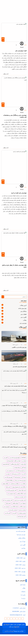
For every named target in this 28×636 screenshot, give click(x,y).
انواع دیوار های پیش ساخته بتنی (20, 366)
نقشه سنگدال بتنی (14, 506)
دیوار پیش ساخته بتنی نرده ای (20, 480)
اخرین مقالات (23, 305)
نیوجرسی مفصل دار (22, 513)
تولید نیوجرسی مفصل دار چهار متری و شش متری (14, 266)
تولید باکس (24, 467)
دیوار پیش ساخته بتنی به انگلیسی (19, 347)
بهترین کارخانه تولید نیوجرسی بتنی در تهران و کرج (16, 386)
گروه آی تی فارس (9, 631)
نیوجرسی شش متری (13, 509)
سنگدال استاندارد (9, 480)
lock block (24, 457)
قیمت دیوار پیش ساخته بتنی (11, 490)
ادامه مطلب (24, 332)
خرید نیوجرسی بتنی (10, 470)
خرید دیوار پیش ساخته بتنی (21, 470)
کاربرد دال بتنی (7, 513)
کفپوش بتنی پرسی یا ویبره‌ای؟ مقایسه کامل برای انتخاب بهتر (14, 447)
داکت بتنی (24, 473)
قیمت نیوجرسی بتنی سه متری (20, 500)
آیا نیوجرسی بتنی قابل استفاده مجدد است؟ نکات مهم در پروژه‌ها (14, 406)
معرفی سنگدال (23, 506)
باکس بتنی (6, 457)
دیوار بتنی (8, 473)
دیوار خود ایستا (17, 477)
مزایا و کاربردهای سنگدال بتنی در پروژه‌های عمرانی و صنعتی (15, 427)
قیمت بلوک (8, 487)
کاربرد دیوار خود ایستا (22, 516)
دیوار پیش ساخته (22, 308)
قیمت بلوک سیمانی (22, 490)
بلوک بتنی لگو (17, 460)
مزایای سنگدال (15, 503)
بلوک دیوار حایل (10, 460)
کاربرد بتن (14, 513)
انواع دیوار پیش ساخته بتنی (15, 457)
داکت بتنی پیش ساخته (16, 473)
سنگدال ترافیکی (5, 483)
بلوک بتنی (24, 460)
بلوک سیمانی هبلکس (15, 464)
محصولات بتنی (23, 503)
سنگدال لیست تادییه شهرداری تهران (19, 487)
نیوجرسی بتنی (23, 323)
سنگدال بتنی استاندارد (15, 483)
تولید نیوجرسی (17, 467)
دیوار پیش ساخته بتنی (8, 477)
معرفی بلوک (8, 503)
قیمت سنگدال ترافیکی (21, 493)
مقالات (16, 12)
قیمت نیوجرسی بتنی (11, 493)
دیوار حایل (24, 477)
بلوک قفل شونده (6, 464)
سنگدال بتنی (23, 311)
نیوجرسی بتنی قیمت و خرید (19, 193)
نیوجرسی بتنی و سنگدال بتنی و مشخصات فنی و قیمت (15, 116)
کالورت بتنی (24, 317)
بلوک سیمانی (23, 464)
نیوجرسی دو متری (22, 509)
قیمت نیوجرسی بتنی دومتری (20, 496)
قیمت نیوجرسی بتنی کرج (7, 500)
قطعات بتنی (24, 314)
